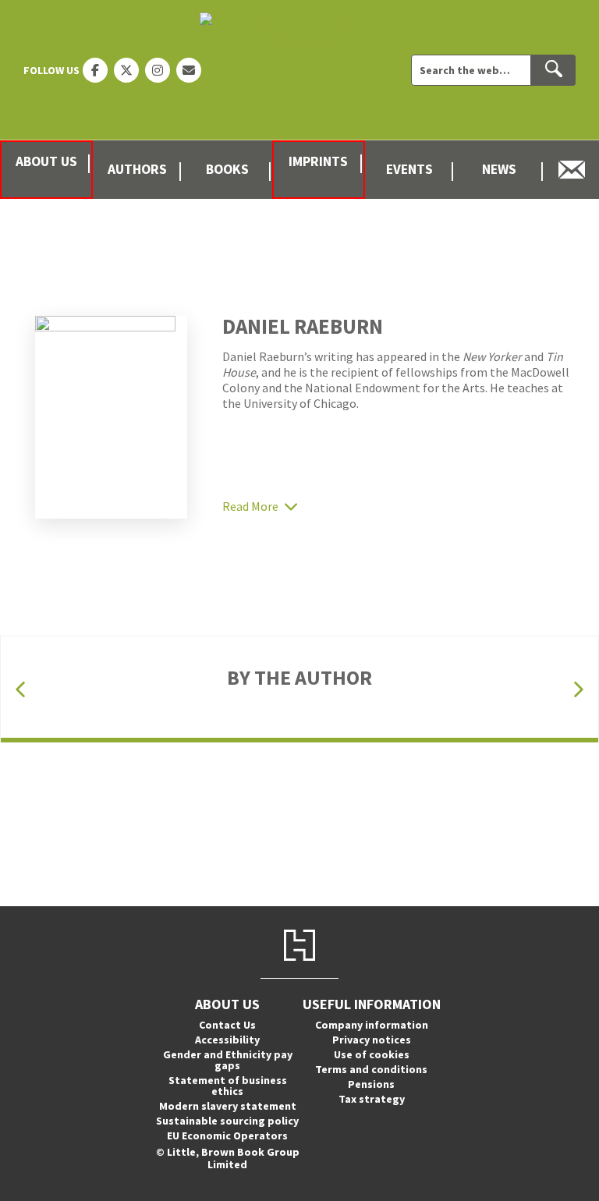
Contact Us (227, 1025)
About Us (46, 161)
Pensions (371, 1084)
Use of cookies (371, 1054)
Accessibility (227, 1040)
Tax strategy (371, 1099)
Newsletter (571, 170)
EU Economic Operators (227, 1135)
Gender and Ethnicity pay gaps (227, 1059)
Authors (137, 169)
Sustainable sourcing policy (227, 1121)
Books (227, 169)
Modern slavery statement (227, 1106)
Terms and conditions (371, 1069)
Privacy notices (371, 1040)
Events (409, 169)
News (499, 169)
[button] (20, 690)
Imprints (318, 161)
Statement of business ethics (227, 1085)
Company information (371, 1025)
